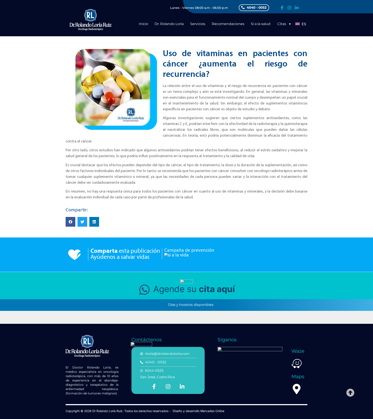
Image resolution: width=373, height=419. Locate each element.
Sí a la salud (260, 24)
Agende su (193, 289)
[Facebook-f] (282, 8)
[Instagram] (289, 8)
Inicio (143, 24)
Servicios (197, 24)
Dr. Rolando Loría (169, 24)
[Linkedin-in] (297, 8)
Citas (281, 24)
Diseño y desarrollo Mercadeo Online (198, 411)
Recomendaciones (228, 24)
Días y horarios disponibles (190, 305)
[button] (70, 222)
